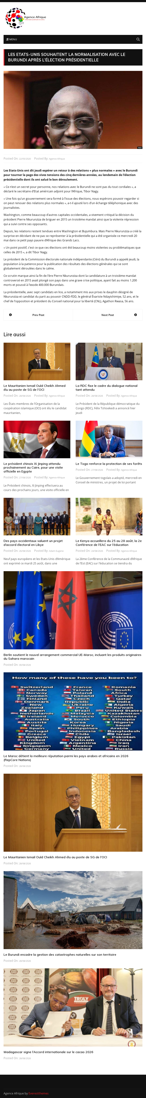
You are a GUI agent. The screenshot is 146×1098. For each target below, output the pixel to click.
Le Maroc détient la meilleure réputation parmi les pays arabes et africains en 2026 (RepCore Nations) (66, 758)
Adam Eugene (56, 550)
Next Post (107, 315)
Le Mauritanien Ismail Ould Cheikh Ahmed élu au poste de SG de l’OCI (35, 388)
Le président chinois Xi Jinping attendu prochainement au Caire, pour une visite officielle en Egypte (33, 467)
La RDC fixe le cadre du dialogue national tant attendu (106, 388)
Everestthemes (38, 1093)
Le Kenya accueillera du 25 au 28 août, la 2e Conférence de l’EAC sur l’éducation (109, 543)
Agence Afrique (57, 158)
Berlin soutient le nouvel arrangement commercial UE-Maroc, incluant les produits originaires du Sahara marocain (72, 657)
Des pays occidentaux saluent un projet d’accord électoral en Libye (33, 543)
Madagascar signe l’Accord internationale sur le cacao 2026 (48, 1052)
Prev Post (38, 315)
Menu (12, 39)
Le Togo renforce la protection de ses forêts (109, 464)
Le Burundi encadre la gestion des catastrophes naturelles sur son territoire (60, 954)
